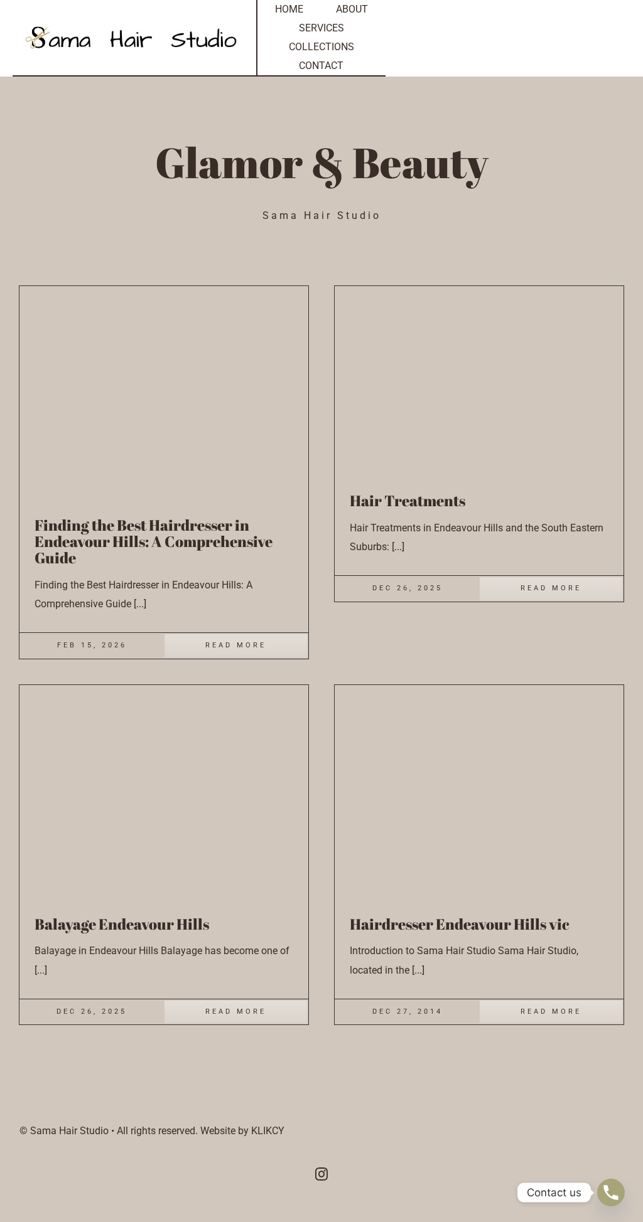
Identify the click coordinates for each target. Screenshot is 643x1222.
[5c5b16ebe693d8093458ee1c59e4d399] (463, 291)
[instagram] (321, 1174)
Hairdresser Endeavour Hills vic (460, 924)
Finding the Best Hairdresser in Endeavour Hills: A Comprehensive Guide (154, 541)
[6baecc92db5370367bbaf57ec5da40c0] (163, 291)
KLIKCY (267, 1131)
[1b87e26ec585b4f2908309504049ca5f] (479, 690)
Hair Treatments (407, 501)
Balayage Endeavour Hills (122, 924)
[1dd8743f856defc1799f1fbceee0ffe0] (163, 690)
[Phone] (611, 1192)
